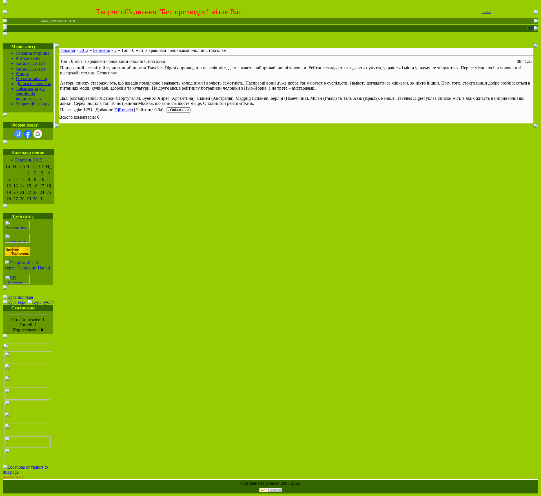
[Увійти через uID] (18, 134)
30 (35, 198)
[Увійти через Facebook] (28, 134)
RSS (531, 28)
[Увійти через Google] (37, 133)
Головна (486, 12)
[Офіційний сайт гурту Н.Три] (17, 241)
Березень (101, 50)
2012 (83, 50)
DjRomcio (123, 109)
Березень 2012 (28, 160)
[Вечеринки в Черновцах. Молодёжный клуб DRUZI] (17, 227)
